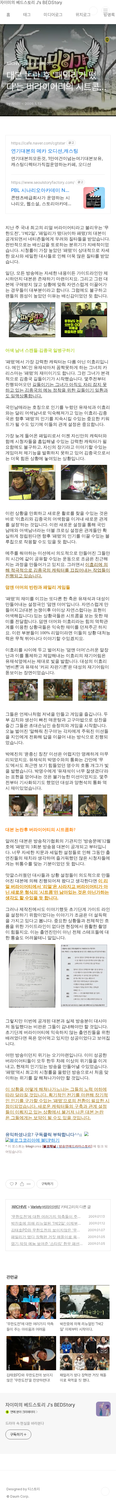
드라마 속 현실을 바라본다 (24, 1423)
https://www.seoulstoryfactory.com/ (42, 182)
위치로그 (83, 14)
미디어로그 (53, 14)
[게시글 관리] (28, 1184)
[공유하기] (22, 1184)
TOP (105, 1491)
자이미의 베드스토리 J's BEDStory (40, 1405)
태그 (27, 14)
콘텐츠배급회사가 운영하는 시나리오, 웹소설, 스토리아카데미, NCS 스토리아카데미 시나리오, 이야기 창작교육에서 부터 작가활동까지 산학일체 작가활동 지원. (41, 201)
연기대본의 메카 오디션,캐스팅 (44, 151)
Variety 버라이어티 (45, 1206)
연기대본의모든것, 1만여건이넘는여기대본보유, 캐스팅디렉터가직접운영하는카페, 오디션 (57, 161)
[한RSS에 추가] (86, 1134)
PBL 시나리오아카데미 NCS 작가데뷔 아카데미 (41, 190)
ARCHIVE (19, 1206)
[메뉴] (105, 11)
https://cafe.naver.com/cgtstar (38, 143)
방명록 (109, 14)
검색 (93, 11)
